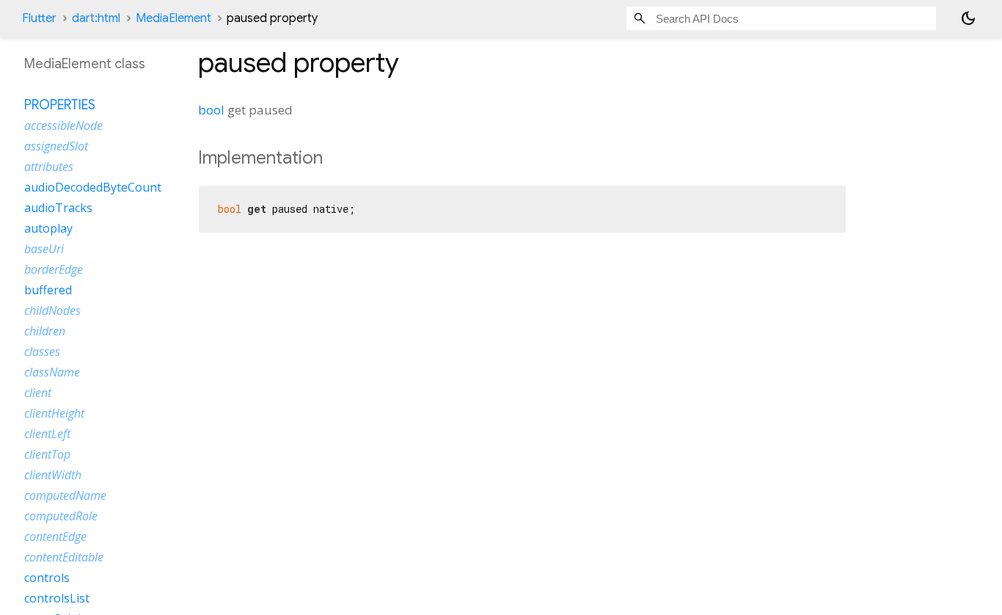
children (44, 331)
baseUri (44, 249)
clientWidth (52, 475)
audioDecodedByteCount (92, 187)
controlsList (56, 598)
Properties (59, 105)
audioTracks (58, 208)
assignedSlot (56, 146)
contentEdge (55, 536)
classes (42, 351)
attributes (48, 167)
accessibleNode (63, 125)
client (37, 393)
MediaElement (173, 18)
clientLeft (47, 434)
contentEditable (63, 557)
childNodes (52, 310)
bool (211, 109)
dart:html (96, 18)
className (52, 372)
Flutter (39, 18)
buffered (48, 290)
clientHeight (54, 413)
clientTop (47, 454)
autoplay (48, 228)
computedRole (61, 516)
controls (47, 577)
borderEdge (53, 269)
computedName (65, 495)
